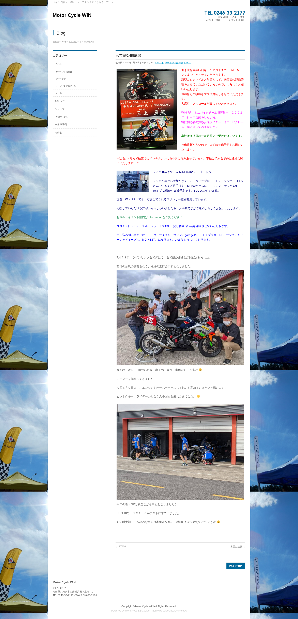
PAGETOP (235, 566)
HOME (56, 41)
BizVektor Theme (149, 610)
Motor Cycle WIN (72, 15)
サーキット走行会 (174, 62)
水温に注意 (237, 546)
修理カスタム (62, 117)
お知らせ (59, 100)
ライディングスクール (66, 86)
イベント (73, 41)
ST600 (121, 546)
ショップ (59, 109)
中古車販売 (61, 124)
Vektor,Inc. (168, 610)
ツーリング (61, 79)
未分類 (58, 132)
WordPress (131, 610)
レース (187, 62)
